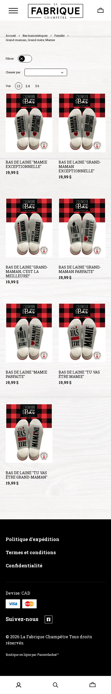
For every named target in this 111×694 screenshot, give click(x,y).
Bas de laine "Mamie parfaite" (26, 374)
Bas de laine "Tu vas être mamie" (79, 374)
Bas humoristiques (35, 35)
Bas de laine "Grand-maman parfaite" (80, 269)
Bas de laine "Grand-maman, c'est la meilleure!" (27, 271)
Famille (59, 35)
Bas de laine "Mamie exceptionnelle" (26, 164)
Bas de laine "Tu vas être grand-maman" (26, 475)
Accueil (11, 35)
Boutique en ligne (18, 654)
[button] (46, 72)
